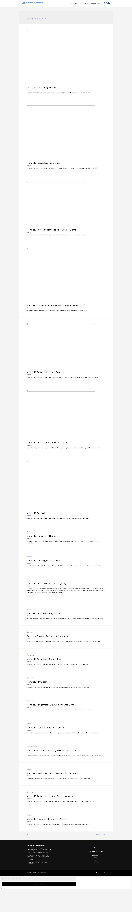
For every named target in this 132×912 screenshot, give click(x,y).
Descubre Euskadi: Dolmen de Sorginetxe (48, 636)
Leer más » (29, 595)
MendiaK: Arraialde (36, 513)
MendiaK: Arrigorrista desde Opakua (45, 372)
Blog (76, 3)
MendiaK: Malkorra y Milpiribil (41, 536)
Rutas (88, 3)
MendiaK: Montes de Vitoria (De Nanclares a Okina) (53, 750)
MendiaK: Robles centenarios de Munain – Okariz (51, 230)
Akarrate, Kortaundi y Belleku (42, 87)
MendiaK (29, 90)
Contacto (99, 3)
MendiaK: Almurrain (37, 682)
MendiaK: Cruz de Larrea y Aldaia (43, 613)
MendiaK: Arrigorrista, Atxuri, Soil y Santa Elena (50, 705)
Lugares (93, 3)
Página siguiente (101, 834)
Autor (80, 3)
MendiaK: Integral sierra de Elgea (43, 163)
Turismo (29, 638)
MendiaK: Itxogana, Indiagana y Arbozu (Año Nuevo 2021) (56, 305)
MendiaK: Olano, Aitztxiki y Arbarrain (45, 727)
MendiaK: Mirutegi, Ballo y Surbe (43, 560)
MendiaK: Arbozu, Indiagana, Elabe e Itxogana (50, 796)
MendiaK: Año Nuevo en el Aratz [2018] (46, 583)
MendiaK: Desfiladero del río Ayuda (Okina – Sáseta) (53, 773)
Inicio (72, 3)
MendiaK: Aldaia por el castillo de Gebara (47, 442)
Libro (84, 3)
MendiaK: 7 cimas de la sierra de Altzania (47, 819)
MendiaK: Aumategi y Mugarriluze (44, 659)
